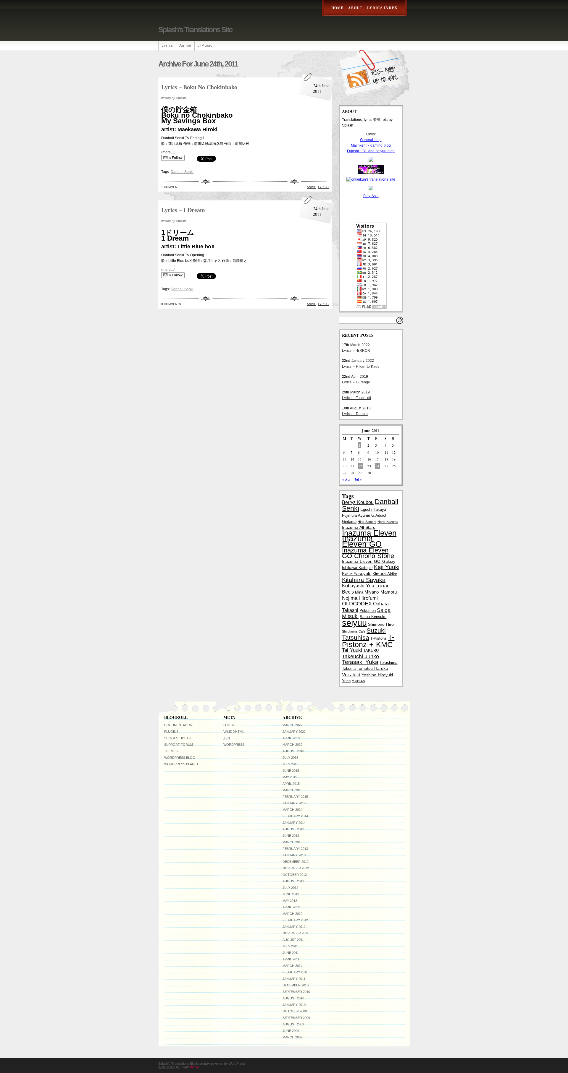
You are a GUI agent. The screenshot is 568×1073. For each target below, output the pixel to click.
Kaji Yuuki (386, 567)
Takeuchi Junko (360, 656)
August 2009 (293, 1024)
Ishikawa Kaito (354, 567)
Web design (166, 1067)
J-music (205, 45)
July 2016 (290, 757)
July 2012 (290, 887)
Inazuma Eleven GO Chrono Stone (368, 553)
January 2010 (294, 1004)
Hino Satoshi (367, 521)
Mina (359, 592)
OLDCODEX (357, 604)
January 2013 (294, 855)
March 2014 (292, 809)
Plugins (171, 731)
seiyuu (354, 623)
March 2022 (292, 725)
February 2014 (295, 816)
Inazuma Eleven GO (362, 541)
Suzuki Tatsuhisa (364, 634)
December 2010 (296, 985)
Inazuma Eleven (369, 533)
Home (337, 7)
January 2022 (294, 731)
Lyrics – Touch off (356, 398)
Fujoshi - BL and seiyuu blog (371, 151)
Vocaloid (351, 674)
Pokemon (367, 610)
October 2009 (295, 1011)
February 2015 (295, 796)
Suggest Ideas (177, 738)
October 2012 (295, 874)
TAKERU (371, 650)
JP (370, 568)
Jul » (358, 479)
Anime (185, 45)
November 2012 (296, 868)
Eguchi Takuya (373, 509)
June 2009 (291, 1031)
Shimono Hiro (381, 624)
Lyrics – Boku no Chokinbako (199, 87)
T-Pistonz (378, 638)
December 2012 (296, 861)
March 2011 (292, 965)
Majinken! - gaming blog (371, 145)
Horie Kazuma (387, 521)
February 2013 (295, 848)
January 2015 (294, 803)
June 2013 (291, 835)
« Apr (346, 479)
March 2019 (292, 744)
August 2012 (293, 881)
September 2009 (296, 1017)
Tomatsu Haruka (372, 668)
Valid (233, 731)
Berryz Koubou (358, 502)
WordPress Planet (181, 764)
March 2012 (292, 913)
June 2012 (291, 894)
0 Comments (171, 304)
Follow (177, 158)
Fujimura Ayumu (356, 515)
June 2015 (291, 770)
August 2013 (293, 829)
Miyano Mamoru (380, 591)
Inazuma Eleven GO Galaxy (368, 561)
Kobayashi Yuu (358, 585)
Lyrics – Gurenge (356, 382)
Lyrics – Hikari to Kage (361, 366)
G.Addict (378, 515)
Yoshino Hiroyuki (377, 674)
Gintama (349, 521)
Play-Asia (371, 196)
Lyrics (167, 45)
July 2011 (290, 946)
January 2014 (294, 822)
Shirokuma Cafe (353, 631)
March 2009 (292, 1037)
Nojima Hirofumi (360, 598)
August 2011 (293, 939)
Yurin (346, 681)
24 (377, 465)
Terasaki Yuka (360, 662)
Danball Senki (182, 172)
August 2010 (293, 998)
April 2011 (291, 959)
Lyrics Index (382, 7)
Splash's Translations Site (195, 29)
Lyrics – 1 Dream (183, 210)
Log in (229, 725)
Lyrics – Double (355, 414)
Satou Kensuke (373, 617)
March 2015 (292, 790)
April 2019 (291, 738)
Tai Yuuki (352, 650)
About (355, 7)
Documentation (178, 725)
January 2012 (294, 926)
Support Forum (178, 744)
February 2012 (295, 920)
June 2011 (291, 952)
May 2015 (290, 777)
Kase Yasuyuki (356, 573)
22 (360, 465)
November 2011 (296, 933)
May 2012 (290, 900)
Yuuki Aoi (358, 681)
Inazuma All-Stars (358, 527)
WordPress (233, 744)
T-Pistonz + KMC (368, 640)
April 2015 (291, 783)
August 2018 (293, 751)
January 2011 (294, 978)
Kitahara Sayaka (363, 580)
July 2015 (290, 764)
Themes (171, 751)
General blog (370, 140)
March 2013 (292, 842)
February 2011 (295, 972)
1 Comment (170, 187)
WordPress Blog (179, 757)
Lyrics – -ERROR (356, 351)
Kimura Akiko (384, 573)
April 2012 (291, 907)
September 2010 (296, 991)
